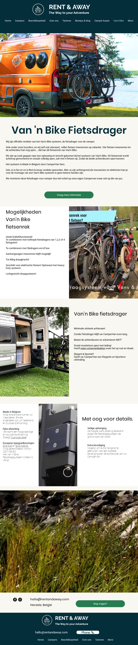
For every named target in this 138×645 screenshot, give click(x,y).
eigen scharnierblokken (93, 348)
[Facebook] (15, 599)
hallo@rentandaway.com (49, 599)
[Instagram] (20, 599)
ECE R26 (7, 445)
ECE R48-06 (22, 445)
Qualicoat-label (18, 437)
